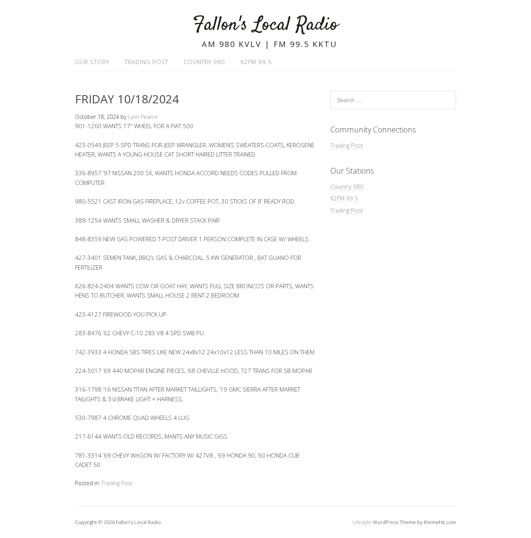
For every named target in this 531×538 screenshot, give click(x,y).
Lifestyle (362, 522)
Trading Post (146, 62)
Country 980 (204, 62)
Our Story (92, 62)
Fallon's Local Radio (265, 25)
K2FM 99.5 (256, 62)
